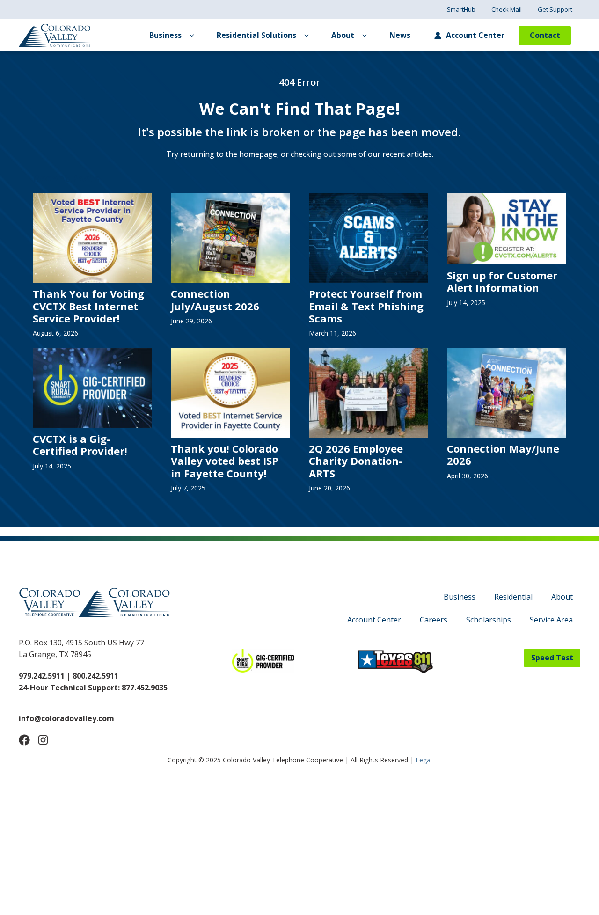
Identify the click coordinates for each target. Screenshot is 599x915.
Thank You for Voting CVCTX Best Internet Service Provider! (88, 305)
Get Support (555, 9)
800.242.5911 (94, 676)
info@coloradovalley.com (66, 718)
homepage (258, 154)
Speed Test (552, 657)
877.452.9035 (145, 687)
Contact (545, 35)
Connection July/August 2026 (215, 299)
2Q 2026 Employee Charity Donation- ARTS (356, 460)
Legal (424, 759)
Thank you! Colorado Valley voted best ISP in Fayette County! (224, 460)
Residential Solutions (256, 35)
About (342, 35)
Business (165, 35)
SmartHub (461, 9)
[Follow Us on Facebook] (24, 740)
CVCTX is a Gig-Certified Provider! (80, 445)
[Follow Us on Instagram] (43, 740)
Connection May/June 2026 (503, 454)
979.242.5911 (42, 676)
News (399, 35)
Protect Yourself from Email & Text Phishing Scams (366, 305)
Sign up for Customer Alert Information (502, 281)
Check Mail (506, 9)
